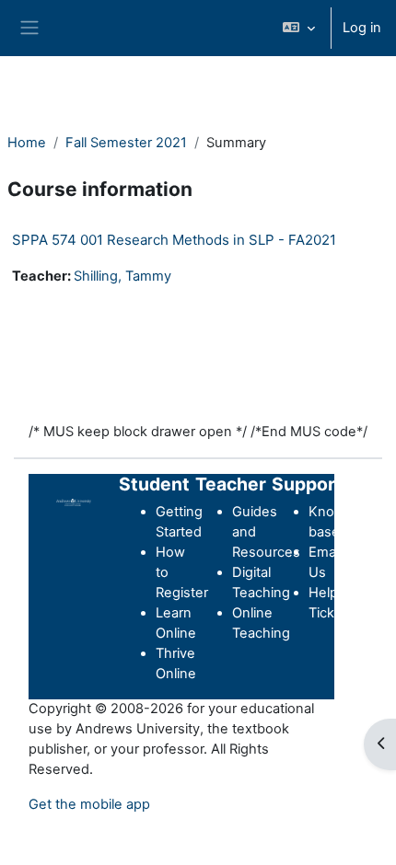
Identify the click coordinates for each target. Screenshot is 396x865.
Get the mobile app (89, 804)
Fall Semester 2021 (126, 142)
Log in (362, 27)
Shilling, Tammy (122, 276)
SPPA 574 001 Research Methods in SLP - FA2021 (174, 239)
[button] (299, 28)
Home (26, 142)
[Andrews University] (73, 501)
